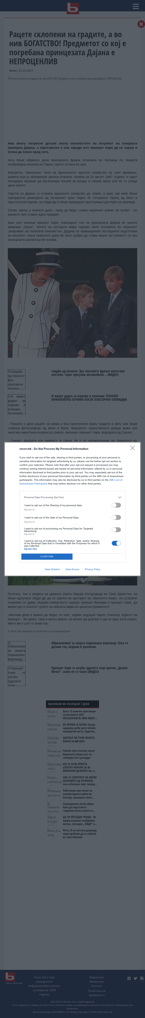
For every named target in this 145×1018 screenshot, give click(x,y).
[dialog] (72, 509)
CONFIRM (47, 556)
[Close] (133, 449)
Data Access (72, 569)
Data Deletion (52, 569)
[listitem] (72, 497)
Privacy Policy (92, 569)
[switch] (116, 505)
